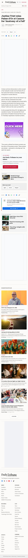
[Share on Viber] (14, 36)
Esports (3, 549)
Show (16, 506)
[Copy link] (19, 36)
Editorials (17, 489)
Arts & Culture (18, 512)
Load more (14, 416)
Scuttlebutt (17, 495)
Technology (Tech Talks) (6, 514)
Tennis (2, 547)
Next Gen (17, 524)
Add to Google (13, 208)
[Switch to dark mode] (20, 2)
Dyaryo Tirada (4, 497)
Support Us (17, 549)
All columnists (18, 487)
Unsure (10, 187)
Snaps (16, 531)
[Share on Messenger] (17, 36)
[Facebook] (2, 481)
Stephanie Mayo (4, 312)
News (2, 485)
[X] (4, 481)
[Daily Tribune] (9, 474)
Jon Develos (3, 337)
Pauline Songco (4, 412)
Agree (5, 187)
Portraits (3, 508)
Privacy (16, 544)
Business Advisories (5, 512)
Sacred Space (18, 526)
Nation (2, 493)
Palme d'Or (18, 12)
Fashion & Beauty (18, 518)
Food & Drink (17, 508)
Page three (3, 489)
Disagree (16, 187)
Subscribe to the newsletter (10, 166)
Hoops (2, 537)
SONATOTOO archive (19, 536)
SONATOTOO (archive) (6, 499)
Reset (11, 32)
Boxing (2, 545)
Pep (2, 510)
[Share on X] (9, 36)
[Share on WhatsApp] (11, 36)
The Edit (16, 520)
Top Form (17, 522)
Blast (2, 551)
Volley (2, 539)
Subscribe (24, 2)
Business (3, 503)
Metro (2, 491)
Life (16, 503)
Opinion (17, 485)
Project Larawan (18, 528)
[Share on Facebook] (6, 36)
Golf (2, 541)
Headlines (3, 487)
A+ (15, 32)
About (16, 538)
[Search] (18, 2)
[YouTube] (9, 481)
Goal (2, 543)
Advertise (17, 542)
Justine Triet (13, 12)
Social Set (17, 514)
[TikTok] (13, 481)
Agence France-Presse (9, 24)
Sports (3, 534)
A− (7, 32)
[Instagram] (6, 481)
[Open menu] (2, 2)
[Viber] (11, 481)
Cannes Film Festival (5, 12)
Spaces (16, 516)
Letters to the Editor (19, 493)
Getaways (17, 510)
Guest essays (18, 491)
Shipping (3, 506)
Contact (16, 540)
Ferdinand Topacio (5, 361)
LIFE (2, 9)
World (2, 495)
